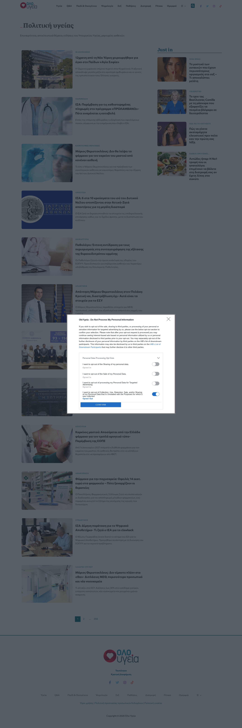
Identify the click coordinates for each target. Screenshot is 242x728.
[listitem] (121, 358)
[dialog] (121, 364)
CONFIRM (101, 405)
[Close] (169, 320)
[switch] (155, 364)
